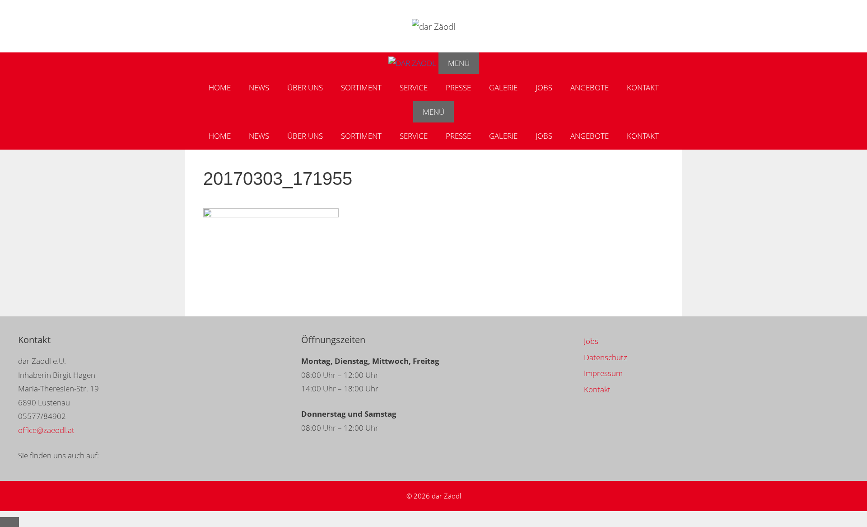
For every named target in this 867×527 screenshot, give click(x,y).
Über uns (305, 87)
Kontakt (643, 87)
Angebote (589, 87)
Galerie (503, 87)
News (259, 87)
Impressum (603, 373)
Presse (458, 87)
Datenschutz (605, 357)
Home (220, 87)
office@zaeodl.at (46, 430)
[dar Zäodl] (412, 63)
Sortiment (361, 87)
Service (414, 87)
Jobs (544, 87)
